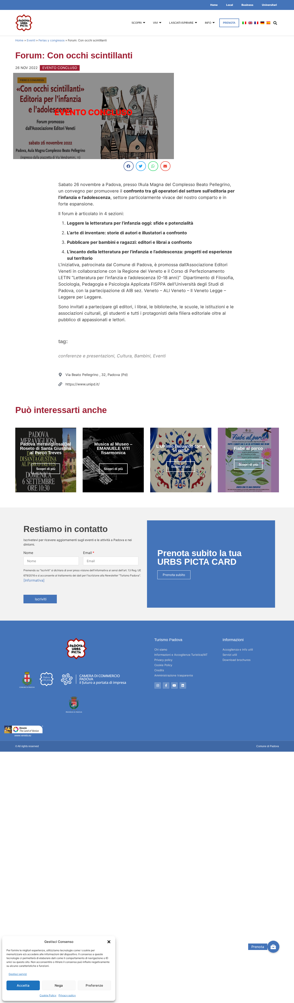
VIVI (155, 22)
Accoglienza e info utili (238, 649)
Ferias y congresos (52, 40)
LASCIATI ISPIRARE (181, 22)
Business (247, 4)
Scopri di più (45, 469)
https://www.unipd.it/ (82, 384)
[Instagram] (157, 685)
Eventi (31, 40)
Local (229, 4)
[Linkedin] (182, 685)
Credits (159, 670)
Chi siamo (160, 649)
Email (87, 552)
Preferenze (94, 985)
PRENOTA (229, 22)
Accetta (23, 985)
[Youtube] (174, 685)
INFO (208, 22)
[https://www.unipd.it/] (60, 384)
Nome (28, 552)
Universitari (269, 4)
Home (214, 4)
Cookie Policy (48, 995)
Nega (59, 985)
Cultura (124, 355)
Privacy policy (67, 995)
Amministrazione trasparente (173, 675)
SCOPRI (137, 22)
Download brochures (237, 660)
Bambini (142, 355)
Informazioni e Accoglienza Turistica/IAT (180, 654)
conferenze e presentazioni (86, 355)
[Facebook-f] (166, 685)
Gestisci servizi (18, 974)
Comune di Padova (267, 746)
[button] (109, 942)
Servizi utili (230, 654)
